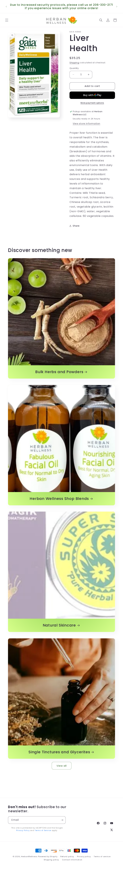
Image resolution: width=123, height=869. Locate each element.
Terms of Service (43, 830)
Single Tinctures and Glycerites (59, 752)
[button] (6, 20)
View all (62, 765)
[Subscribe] (62, 820)
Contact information (72, 859)
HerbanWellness (29, 856)
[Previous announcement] (6, 6)
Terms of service (102, 856)
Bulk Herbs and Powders (59, 372)
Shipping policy (51, 859)
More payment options (92, 102)
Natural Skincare (59, 625)
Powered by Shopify (47, 856)
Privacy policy (84, 856)
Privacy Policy (22, 830)
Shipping (74, 62)
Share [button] (76, 225)
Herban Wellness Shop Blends (59, 498)
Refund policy (67, 856)
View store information (86, 123)
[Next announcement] (116, 6)
